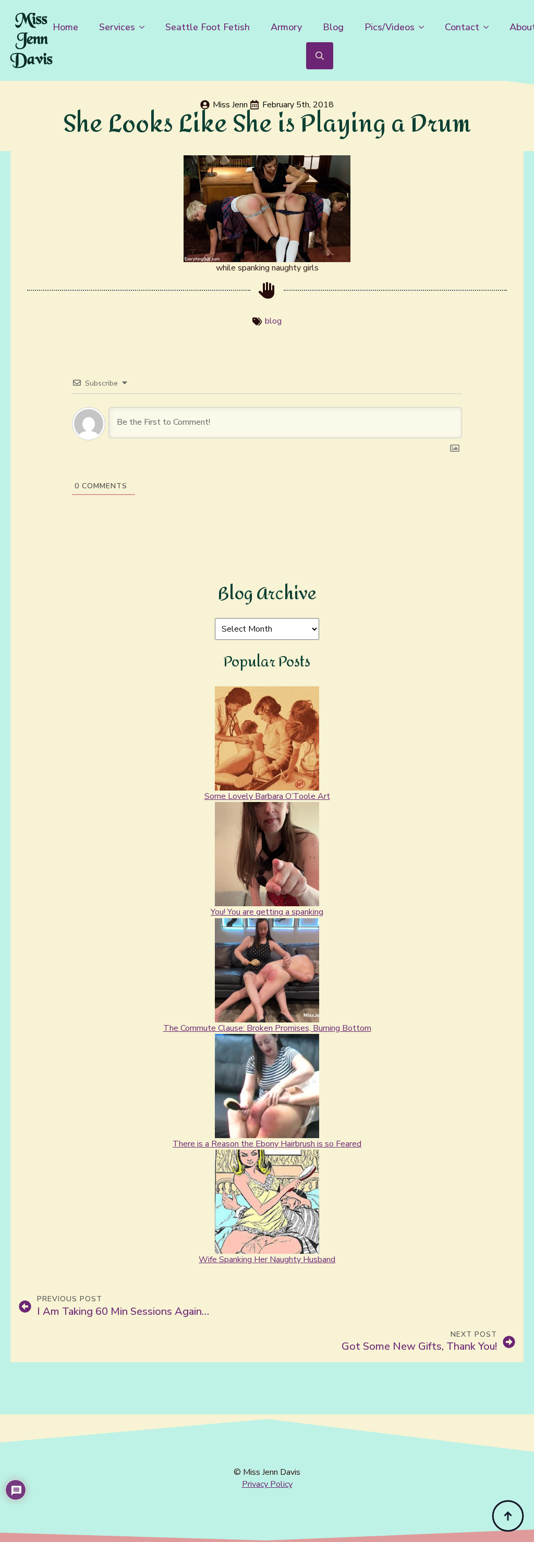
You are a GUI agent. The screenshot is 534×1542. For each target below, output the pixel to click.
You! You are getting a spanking (267, 912)
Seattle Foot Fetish (207, 27)
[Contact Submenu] (489, 27)
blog (273, 321)
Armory (286, 27)
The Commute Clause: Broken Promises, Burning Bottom (267, 1028)
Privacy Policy (267, 1484)
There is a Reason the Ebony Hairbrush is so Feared (267, 1144)
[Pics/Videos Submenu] (424, 27)
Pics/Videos (390, 27)
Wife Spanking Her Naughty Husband (267, 1259)
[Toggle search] (319, 55)
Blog (333, 27)
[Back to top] (508, 1516)
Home (65, 27)
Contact (462, 27)
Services (117, 27)
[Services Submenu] (145, 27)
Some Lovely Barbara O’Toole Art (267, 796)
